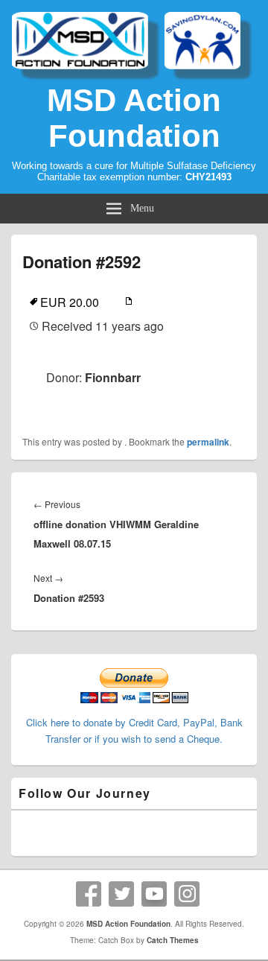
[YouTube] (154, 894)
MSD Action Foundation (134, 118)
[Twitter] (121, 894)
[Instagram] (187, 894)
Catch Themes (173, 940)
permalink (208, 441)
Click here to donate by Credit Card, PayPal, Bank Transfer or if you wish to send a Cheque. (134, 730)
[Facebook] (88, 894)
